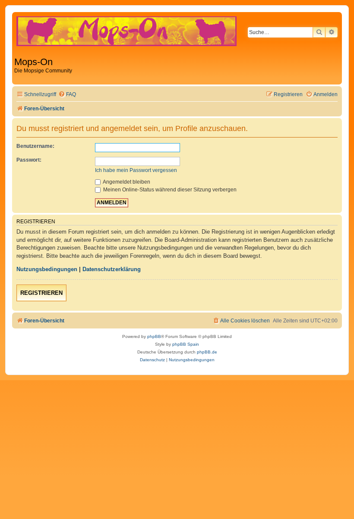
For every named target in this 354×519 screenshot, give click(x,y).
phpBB (154, 336)
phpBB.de (207, 352)
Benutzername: (35, 146)
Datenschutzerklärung (111, 269)
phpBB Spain (185, 344)
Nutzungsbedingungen (46, 269)
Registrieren (41, 293)
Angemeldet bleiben (126, 182)
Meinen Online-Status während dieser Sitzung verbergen (169, 190)
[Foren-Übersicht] (143, 35)
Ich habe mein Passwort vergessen (136, 170)
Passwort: (28, 160)
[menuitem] (67, 94)
